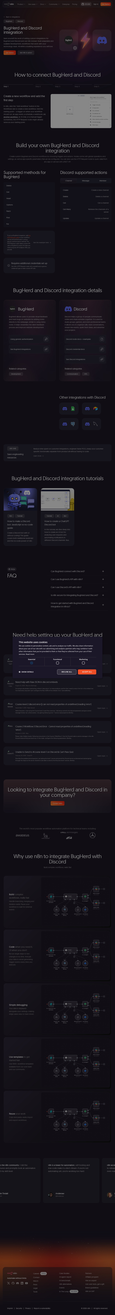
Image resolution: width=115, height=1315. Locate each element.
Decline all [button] (67, 672)
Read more (30, 654)
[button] (26, 672)
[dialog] (57, 657)
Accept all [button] (87, 672)
